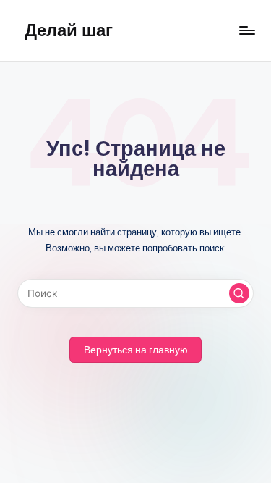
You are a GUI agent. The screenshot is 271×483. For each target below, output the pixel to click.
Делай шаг (69, 30)
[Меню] (246, 30)
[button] (239, 293)
